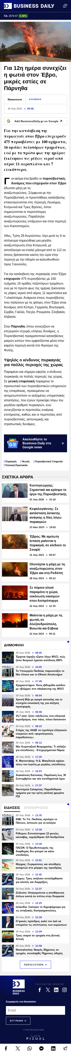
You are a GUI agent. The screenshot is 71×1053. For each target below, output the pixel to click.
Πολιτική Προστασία (16, 465)
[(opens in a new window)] (6, 1048)
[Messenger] (41, 1048)
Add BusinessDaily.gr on (36, 121)
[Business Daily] (29, 6)
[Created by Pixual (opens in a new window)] (35, 1037)
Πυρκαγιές (11, 461)
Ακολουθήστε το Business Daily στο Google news (36, 443)
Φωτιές (26, 461)
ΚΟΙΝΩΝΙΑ (35, 99)
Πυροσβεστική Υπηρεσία (49, 461)
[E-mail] (65, 1048)
